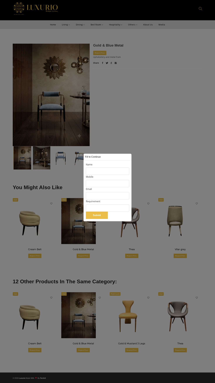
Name (89, 164)
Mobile (89, 176)
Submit (97, 215)
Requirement (93, 201)
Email (89, 189)
